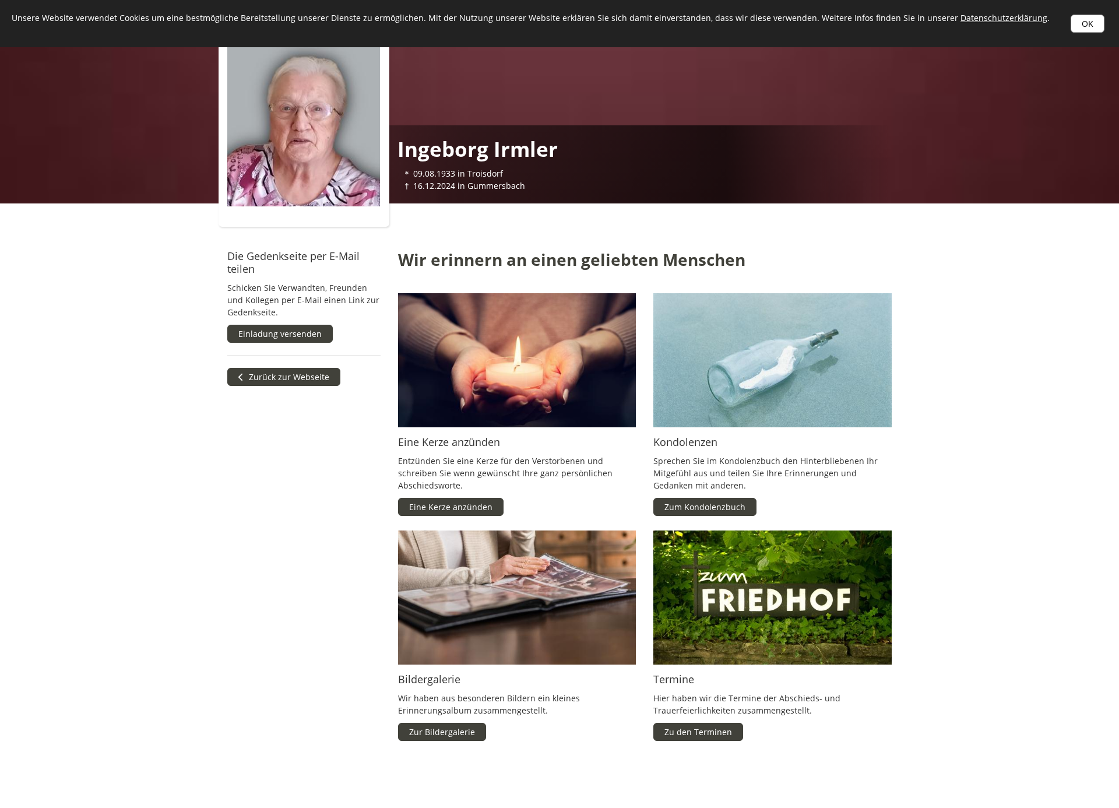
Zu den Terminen (698, 731)
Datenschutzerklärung (1003, 17)
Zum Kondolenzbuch (704, 506)
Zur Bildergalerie (442, 731)
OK (1087, 23)
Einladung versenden (280, 333)
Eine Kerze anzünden (450, 506)
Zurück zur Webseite (288, 376)
